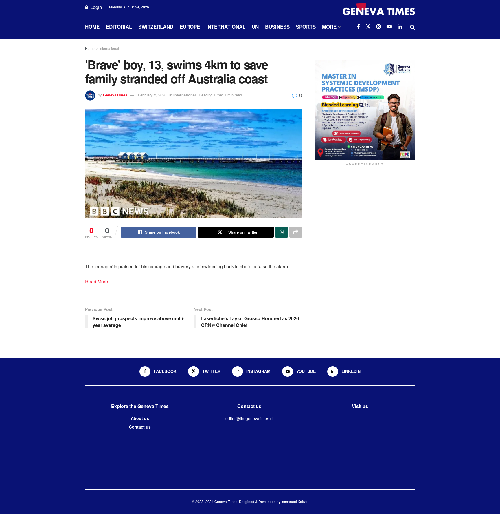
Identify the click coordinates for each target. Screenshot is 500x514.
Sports (306, 26)
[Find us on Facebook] (358, 26)
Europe (190, 26)
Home (92, 26)
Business (277, 26)
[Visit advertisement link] (365, 110)
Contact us (140, 427)
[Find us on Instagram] (378, 26)
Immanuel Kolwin (294, 501)
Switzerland (155, 26)
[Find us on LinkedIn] (400, 26)
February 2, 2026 (152, 95)
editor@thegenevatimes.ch (250, 418)
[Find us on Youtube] (389, 26)
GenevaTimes (115, 95)
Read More (96, 281)
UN (255, 26)
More (329, 26)
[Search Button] (412, 26)
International (225, 26)
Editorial (119, 26)
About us (140, 418)
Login (95, 6)
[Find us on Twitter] (368, 26)
